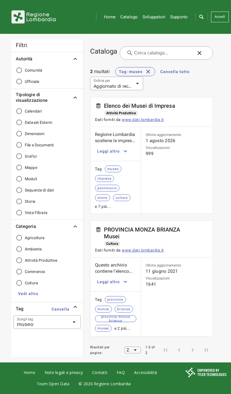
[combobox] (40, 322)
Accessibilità (145, 372)
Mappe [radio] (31, 167)
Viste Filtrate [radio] (36, 212)
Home (110, 16)
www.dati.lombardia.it (143, 119)
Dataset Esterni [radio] (38, 122)
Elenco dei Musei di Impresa (139, 105)
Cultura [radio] (31, 283)
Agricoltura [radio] (35, 237)
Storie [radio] (30, 201)
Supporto (179, 16)
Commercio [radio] (35, 271)
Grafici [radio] (31, 156)
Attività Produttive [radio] (41, 260)
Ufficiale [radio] (32, 81)
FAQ (121, 372)
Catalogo (129, 16)
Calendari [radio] (33, 111)
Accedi (220, 17)
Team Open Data (53, 383)
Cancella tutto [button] (175, 71)
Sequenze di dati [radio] (39, 190)
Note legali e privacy (64, 372)
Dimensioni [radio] (34, 133)
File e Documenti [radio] (39, 145)
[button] (201, 16)
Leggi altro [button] (108, 151)
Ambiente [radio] (33, 249)
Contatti (99, 372)
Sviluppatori (154, 16)
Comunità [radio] (33, 70)
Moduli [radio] (31, 179)
